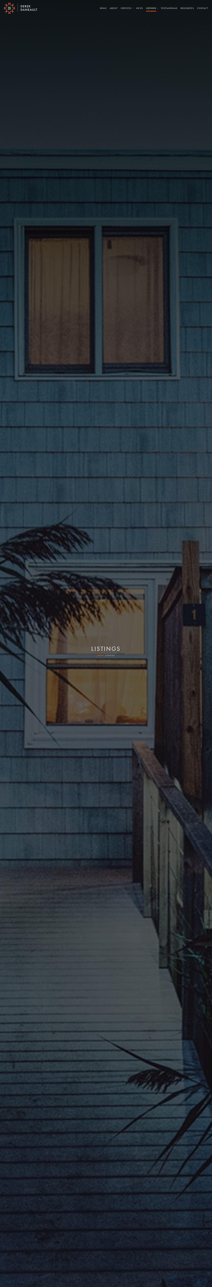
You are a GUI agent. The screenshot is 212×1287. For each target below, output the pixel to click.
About (114, 8)
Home (103, 8)
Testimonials (169, 8)
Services (126, 8)
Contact (202, 8)
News (139, 8)
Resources (187, 8)
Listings (151, 8)
